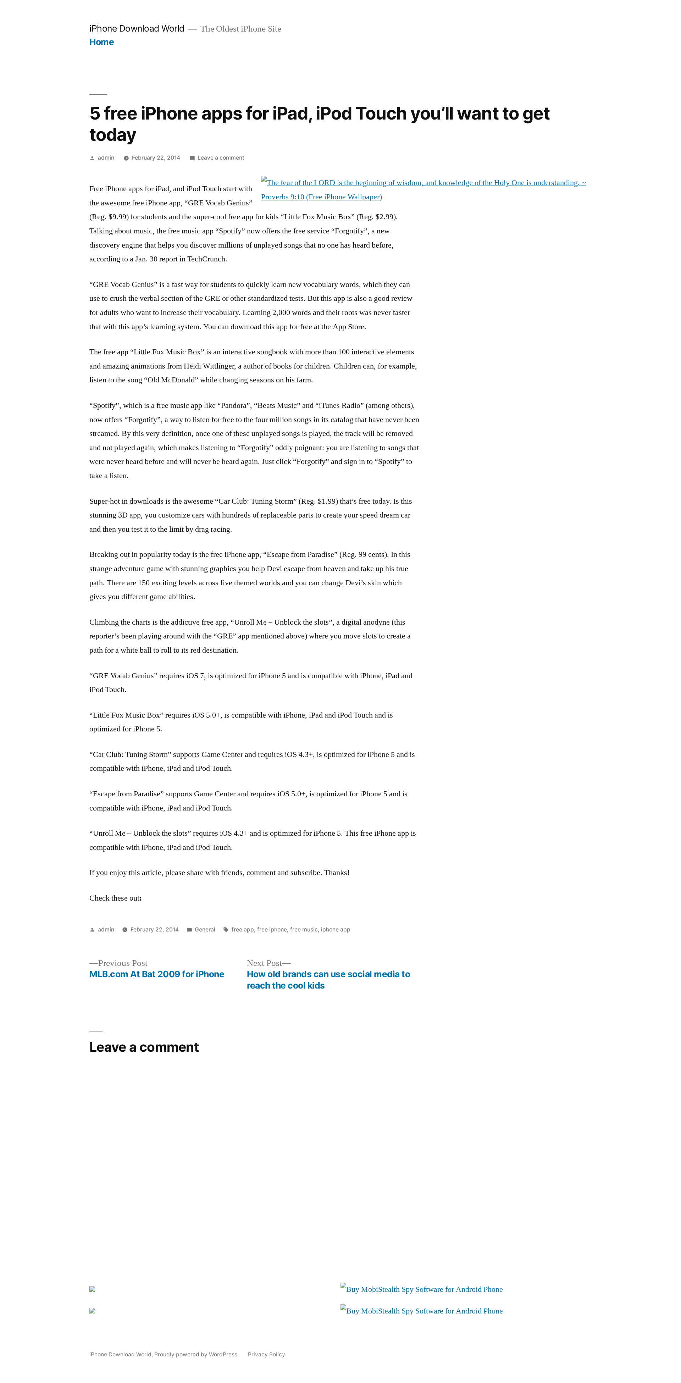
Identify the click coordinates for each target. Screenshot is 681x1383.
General (205, 929)
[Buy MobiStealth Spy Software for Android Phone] (421, 1289)
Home (101, 42)
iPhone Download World (136, 28)
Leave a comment (221, 157)
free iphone (272, 929)
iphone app (335, 929)
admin (106, 157)
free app (243, 929)
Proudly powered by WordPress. (197, 1354)
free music (304, 929)
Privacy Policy (266, 1354)
